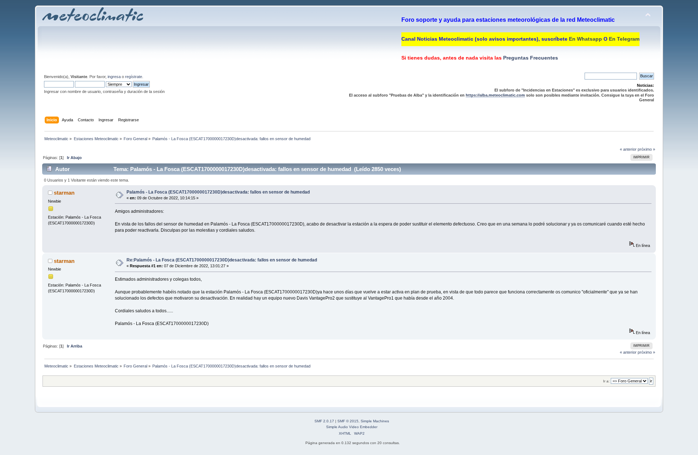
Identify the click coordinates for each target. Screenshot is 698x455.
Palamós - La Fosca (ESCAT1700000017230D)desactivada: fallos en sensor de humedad (218, 192)
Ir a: (606, 381)
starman (64, 193)
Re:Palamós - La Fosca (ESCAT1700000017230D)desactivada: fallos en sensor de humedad (222, 260)
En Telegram (624, 39)
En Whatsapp (585, 39)
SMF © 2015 (347, 421)
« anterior (628, 149)
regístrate (133, 76)
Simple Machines (375, 421)
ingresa (114, 76)
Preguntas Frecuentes (530, 58)
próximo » (646, 149)
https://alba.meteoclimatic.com (495, 95)
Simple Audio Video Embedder (351, 427)
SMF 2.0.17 (324, 421)
